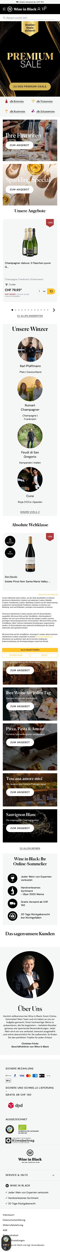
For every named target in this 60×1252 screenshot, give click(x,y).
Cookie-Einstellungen (14, 1240)
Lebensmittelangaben (12, 296)
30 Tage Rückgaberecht (22, 1203)
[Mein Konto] (39, 9)
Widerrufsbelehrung (13, 1225)
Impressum (8, 1214)
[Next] (53, 310)
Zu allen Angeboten (30, 315)
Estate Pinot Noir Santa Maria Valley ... (27, 581)
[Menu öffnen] (4, 9)
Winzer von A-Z (30, 512)
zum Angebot (19, 145)
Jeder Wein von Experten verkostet (28, 1192)
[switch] (6, 1248)
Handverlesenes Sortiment (23, 1198)
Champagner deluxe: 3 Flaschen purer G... (28, 265)
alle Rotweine (17, 101)
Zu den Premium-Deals (29, 86)
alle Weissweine (44, 101)
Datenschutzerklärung (14, 1219)
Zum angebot (19, 189)
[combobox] (30, 18)
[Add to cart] (51, 291)
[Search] (4, 18)
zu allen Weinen (30, 848)
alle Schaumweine (45, 111)
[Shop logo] (22, 9)
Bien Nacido (11, 576)
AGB (5, 1230)
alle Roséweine (17, 111)
